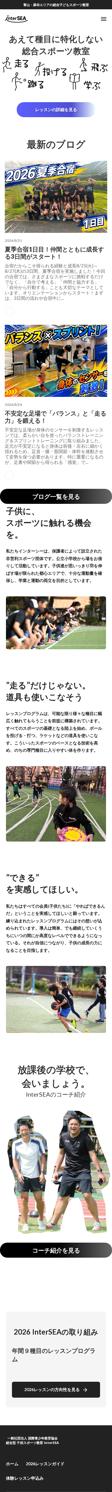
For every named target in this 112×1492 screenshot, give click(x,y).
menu (103, 19)
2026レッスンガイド (45, 1463)
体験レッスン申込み (25, 1478)
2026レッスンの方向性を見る (52, 1389)
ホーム (12, 1463)
